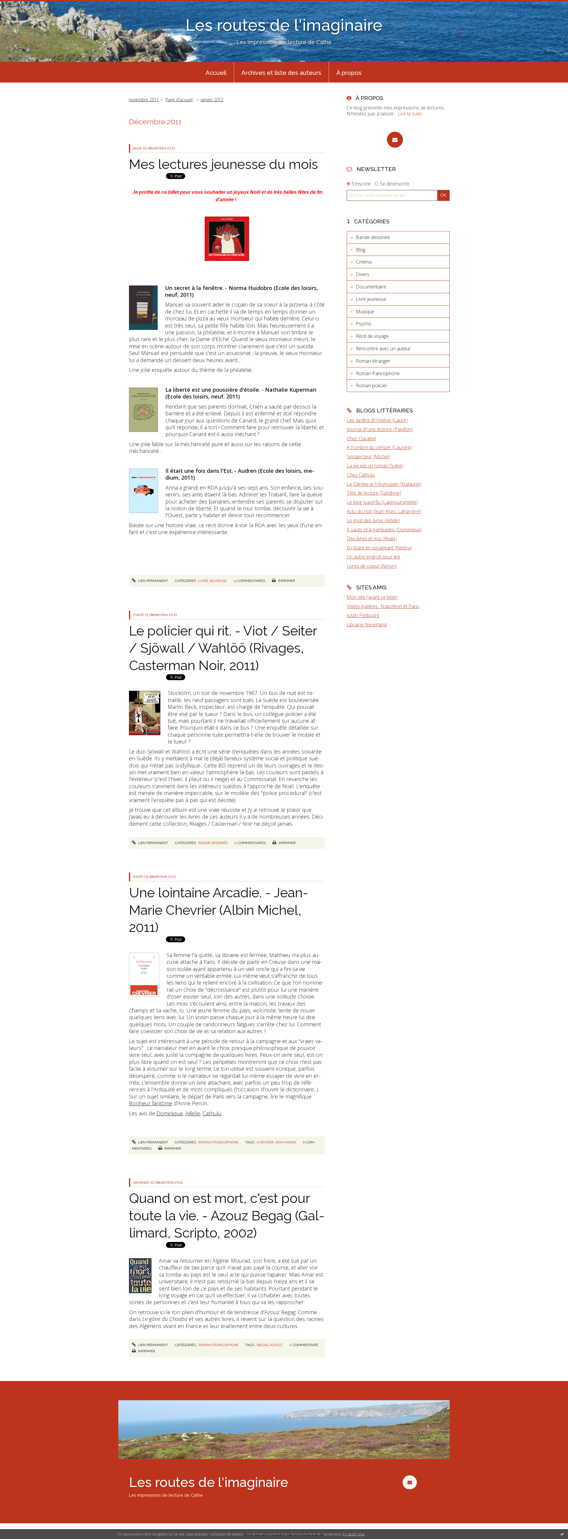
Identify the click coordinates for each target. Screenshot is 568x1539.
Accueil (216, 72)
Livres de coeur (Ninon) (371, 566)
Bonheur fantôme (150, 1103)
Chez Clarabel (361, 438)
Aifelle (192, 1113)
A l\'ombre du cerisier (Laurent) (379, 447)
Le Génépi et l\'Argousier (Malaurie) (384, 484)
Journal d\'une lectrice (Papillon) (380, 429)
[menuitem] (216, 72)
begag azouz (270, 1345)
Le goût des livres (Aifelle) (373, 520)
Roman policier (371, 385)
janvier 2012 (212, 99)
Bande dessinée (213, 843)
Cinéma (364, 262)
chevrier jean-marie (276, 1142)
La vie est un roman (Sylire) (375, 465)
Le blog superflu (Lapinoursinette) (382, 502)
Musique (365, 311)
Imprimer (286, 581)
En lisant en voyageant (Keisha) (379, 547)
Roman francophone (218, 1142)
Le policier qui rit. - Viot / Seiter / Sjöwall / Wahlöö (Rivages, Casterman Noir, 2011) (223, 648)
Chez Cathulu (361, 475)
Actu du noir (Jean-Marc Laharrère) (384, 511)
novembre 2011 (144, 99)
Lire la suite (410, 113)
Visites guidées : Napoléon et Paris (383, 606)
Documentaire (371, 286)
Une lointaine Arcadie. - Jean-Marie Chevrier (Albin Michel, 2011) (218, 910)
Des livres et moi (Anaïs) (372, 538)
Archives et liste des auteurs (281, 72)
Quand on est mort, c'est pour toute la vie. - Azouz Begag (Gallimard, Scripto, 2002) (227, 1215)
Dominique (169, 1113)
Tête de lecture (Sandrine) (374, 493)
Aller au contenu (20, 5)
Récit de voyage (372, 336)
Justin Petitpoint (363, 615)
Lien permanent (152, 581)
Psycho (363, 323)
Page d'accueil (179, 99)
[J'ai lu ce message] (562, 1534)
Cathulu (212, 1113)
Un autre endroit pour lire (373, 557)
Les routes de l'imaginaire (284, 25)
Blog (360, 249)
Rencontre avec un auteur (383, 348)
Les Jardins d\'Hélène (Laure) (377, 420)
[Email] (395, 140)
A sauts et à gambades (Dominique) (384, 529)
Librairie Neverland (367, 624)
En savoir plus (353, 1534)
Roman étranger (373, 361)
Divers (362, 274)
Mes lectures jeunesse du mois (223, 164)
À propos (349, 72)
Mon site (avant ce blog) (372, 597)
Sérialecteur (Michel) (368, 456)
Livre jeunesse (213, 581)
